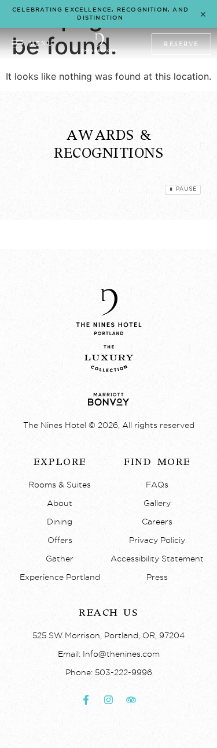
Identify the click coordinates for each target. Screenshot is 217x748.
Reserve (181, 44)
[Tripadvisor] (131, 700)
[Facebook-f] (86, 700)
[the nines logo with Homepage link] (99, 50)
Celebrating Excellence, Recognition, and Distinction (100, 13)
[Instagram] (109, 700)
